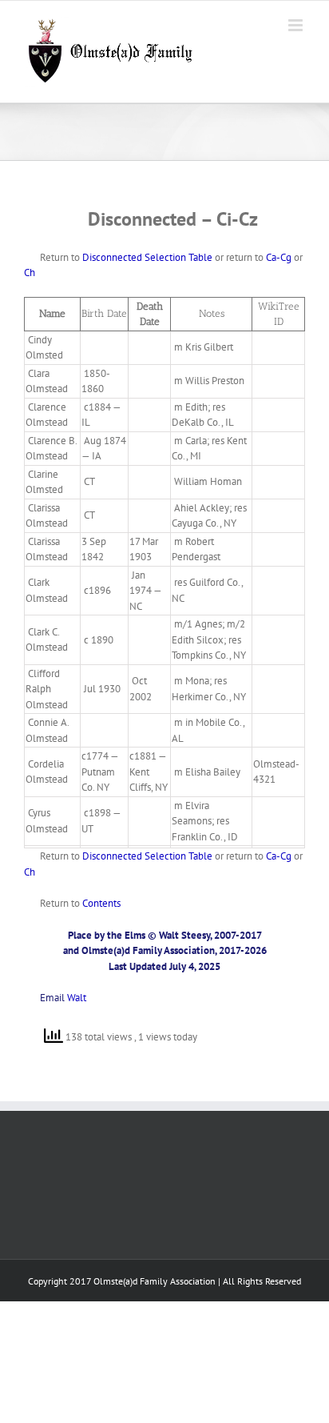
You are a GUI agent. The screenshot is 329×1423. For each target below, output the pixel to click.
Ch (29, 272)
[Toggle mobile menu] (296, 25)
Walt (76, 997)
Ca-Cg (278, 257)
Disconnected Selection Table (147, 257)
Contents (101, 903)
